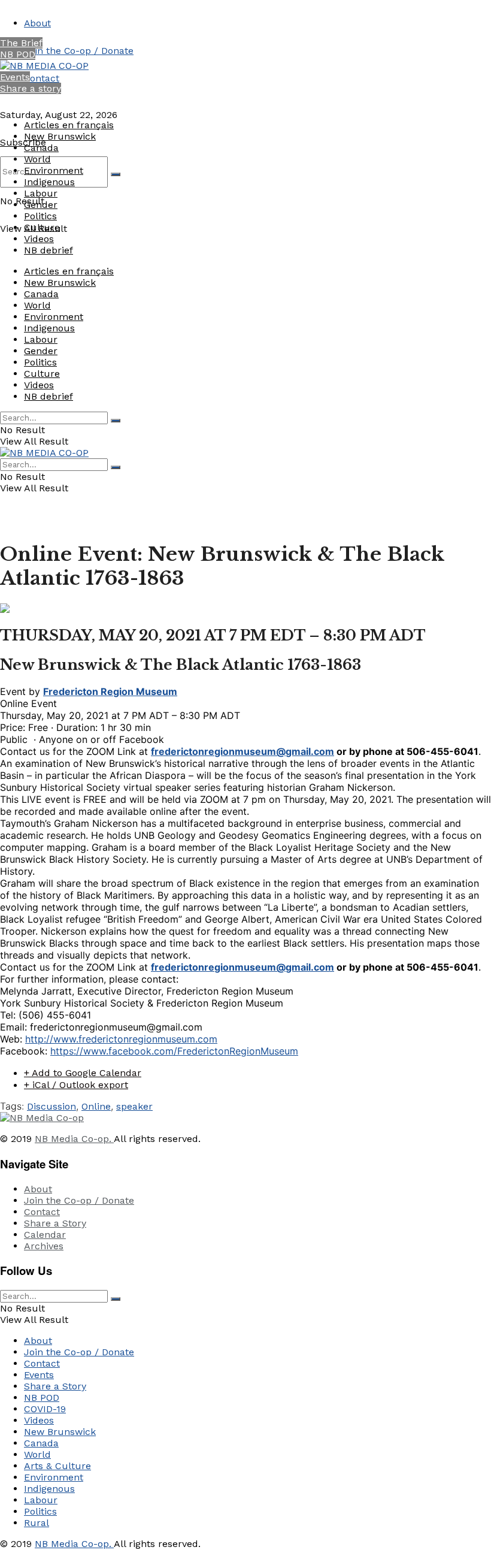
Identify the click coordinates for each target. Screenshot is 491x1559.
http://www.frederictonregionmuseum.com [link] (121, 1039)
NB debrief (48, 250)
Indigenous (49, 182)
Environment (53, 170)
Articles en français (69, 125)
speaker (134, 1106)
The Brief (21, 43)
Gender (40, 204)
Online (96, 1106)
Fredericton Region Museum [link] (110, 691)
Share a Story (55, 1223)
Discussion (51, 1106)
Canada (41, 147)
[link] (174, 1051)
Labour (40, 193)
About (37, 23)
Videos (39, 238)
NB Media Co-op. (74, 1138)
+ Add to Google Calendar (82, 1072)
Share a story (30, 88)
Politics (40, 216)
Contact (41, 78)
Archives (43, 1246)
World (37, 159)
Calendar (45, 1234)
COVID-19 (45, 1409)
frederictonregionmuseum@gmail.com (242, 751)
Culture (42, 227)
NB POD (17, 54)
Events (15, 77)
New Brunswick (60, 136)
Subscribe (23, 142)
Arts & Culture (57, 1466)
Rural (36, 1522)
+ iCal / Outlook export (76, 1084)
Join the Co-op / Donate (79, 50)
